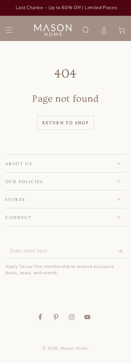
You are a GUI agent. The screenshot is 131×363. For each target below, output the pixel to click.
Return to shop (65, 123)
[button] (86, 30)
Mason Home (73, 348)
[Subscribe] (122, 251)
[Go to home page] (53, 30)
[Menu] (9, 30)
